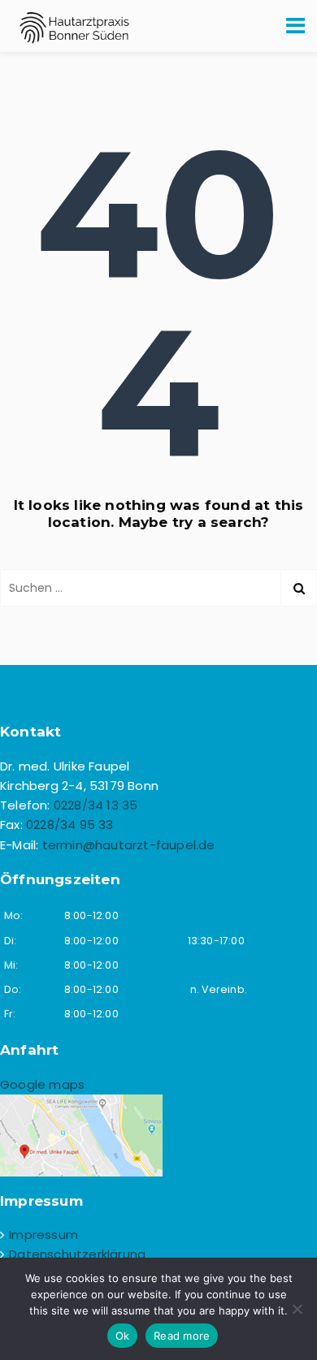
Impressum (43, 1234)
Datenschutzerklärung (77, 1254)
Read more (182, 1335)
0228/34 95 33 (70, 824)
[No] (297, 1309)
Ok (122, 1335)
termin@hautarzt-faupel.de (128, 844)
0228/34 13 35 (96, 805)
